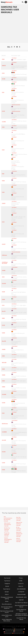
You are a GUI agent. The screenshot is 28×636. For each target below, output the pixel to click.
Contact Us (21, 583)
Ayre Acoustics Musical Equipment (6, 607)
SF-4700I (3, 402)
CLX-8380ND (4, 431)
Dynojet (7, 591)
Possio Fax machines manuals (6, 534)
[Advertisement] (14, 29)
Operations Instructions (16, 104)
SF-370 (3, 221)
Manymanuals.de (19, 629)
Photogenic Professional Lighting (7, 597)
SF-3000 (3, 332)
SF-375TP (3, 244)
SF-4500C (3, 349)
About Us (20, 586)
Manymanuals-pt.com (19, 633)
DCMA (20, 580)
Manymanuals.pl (9, 632)
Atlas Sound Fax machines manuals (7, 524)
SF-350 (3, 127)
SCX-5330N (4, 394)
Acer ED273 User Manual (21, 602)
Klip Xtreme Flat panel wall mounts (6, 611)
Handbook (13, 157)
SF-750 (3, 276)
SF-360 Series (4, 255)
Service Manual (14, 267)
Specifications (14, 171)
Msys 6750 (4, 341)
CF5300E (3, 374)
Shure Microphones (7, 604)
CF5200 (3, 369)
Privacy (21, 578)
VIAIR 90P (21, 600)
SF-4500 (3, 469)
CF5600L (3, 386)
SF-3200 (3, 291)
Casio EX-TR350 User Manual (21, 610)
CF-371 (3, 305)
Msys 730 (3, 311)
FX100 (3, 173)
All (8, 47)
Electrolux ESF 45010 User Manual (21, 606)
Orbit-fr (7, 594)
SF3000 (3, 318)
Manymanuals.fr (9, 630)
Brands (7, 586)
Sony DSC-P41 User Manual (21, 618)
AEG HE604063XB (21, 589)
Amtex (6, 601)
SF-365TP (3, 203)
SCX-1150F (4, 440)
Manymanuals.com (9, 629)
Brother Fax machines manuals (7, 529)
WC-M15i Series (5, 423)
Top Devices (7, 580)
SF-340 (3, 149)
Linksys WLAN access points (7, 615)
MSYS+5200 (4, 362)
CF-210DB (4, 121)
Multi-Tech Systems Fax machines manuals (19, 534)
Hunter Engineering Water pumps (7, 620)
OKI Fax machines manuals (18, 540)
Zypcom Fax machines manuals (19, 524)
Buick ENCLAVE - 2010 (21, 597)
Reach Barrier (6, 589)
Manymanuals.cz (19, 632)
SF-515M (3, 78)
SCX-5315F (4, 283)
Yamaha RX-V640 (21, 594)
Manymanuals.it (19, 630)
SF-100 (3, 73)
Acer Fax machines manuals (18, 519)
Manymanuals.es (8, 633)
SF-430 (3, 413)
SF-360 (3, 192)
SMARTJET (4, 65)
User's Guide (14, 260)
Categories (7, 583)
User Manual (14, 57)
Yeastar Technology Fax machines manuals (8, 540)
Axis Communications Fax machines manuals (8, 519)
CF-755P (3, 462)
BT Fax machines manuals (18, 529)
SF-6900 (3, 299)
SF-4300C (3, 270)
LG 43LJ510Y (21, 591)
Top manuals (7, 578)
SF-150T (3, 111)
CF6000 (3, 355)
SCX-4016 (3, 451)
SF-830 (3, 59)
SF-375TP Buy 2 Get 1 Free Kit (5, 263)
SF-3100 (3, 325)
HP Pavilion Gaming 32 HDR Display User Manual (21, 614)
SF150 (3, 92)
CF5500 (3, 380)
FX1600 (3, 180)
